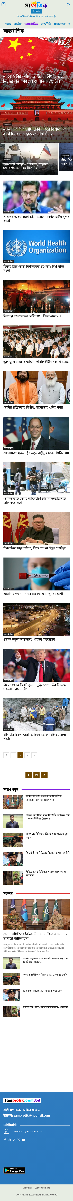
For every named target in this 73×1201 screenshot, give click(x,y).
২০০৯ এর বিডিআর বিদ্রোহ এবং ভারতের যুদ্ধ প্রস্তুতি (47, 836)
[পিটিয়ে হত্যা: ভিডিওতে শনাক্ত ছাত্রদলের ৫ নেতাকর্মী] (13, 878)
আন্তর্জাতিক (7, 71)
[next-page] (34, 755)
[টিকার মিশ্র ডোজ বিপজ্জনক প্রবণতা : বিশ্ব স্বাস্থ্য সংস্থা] (36, 246)
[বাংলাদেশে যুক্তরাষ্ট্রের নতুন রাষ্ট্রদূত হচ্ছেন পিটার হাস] (36, 433)
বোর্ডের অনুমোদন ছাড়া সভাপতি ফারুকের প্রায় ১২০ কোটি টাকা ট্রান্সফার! (48, 817)
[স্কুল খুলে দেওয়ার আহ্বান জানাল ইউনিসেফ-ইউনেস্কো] (36, 341)
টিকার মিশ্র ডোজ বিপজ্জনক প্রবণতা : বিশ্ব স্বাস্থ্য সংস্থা (33, 268)
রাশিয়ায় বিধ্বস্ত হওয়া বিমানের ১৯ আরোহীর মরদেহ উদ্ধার (35, 737)
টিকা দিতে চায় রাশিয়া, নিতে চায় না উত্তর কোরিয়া (34, 548)
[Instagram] (36, 775)
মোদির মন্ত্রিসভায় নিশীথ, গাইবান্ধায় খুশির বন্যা (33, 407)
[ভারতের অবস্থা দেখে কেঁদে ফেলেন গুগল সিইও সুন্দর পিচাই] (36, 197)
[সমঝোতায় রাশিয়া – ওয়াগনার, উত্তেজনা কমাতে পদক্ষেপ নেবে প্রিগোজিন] (29, 159)
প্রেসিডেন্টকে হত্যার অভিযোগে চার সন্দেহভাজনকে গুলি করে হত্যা (34, 500)
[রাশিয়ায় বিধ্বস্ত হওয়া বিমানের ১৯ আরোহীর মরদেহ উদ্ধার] (36, 714)
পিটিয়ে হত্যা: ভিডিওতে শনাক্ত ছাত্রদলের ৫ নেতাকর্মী (46, 874)
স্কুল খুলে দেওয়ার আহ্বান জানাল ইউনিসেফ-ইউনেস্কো (36, 362)
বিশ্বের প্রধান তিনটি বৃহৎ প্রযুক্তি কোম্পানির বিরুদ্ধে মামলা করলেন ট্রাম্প (34, 687)
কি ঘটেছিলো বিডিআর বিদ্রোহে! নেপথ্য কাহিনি (36, 16)
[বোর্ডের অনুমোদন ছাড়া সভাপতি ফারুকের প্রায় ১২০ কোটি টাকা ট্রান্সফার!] (13, 821)
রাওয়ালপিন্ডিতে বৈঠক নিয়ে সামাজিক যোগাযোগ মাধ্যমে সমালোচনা (43, 798)
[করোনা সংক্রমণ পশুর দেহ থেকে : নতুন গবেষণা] (36, 574)
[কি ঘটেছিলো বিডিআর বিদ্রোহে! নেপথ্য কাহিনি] (13, 859)
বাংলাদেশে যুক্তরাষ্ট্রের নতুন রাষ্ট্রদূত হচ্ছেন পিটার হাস (36, 453)
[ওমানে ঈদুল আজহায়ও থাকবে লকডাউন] (36, 619)
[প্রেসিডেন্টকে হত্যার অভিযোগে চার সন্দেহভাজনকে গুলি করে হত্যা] (36, 478)
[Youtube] (23, 1140)
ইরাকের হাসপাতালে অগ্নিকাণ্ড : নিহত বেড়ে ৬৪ (32, 316)
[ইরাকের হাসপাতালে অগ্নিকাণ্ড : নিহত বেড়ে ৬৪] (36, 296)
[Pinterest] (14, 1140)
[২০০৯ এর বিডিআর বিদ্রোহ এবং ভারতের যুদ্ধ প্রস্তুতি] (13, 840)
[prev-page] (6, 755)
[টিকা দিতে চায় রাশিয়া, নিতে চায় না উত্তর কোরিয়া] (36, 528)
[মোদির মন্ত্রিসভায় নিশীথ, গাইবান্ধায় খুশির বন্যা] (36, 387)
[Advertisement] (36, 1059)
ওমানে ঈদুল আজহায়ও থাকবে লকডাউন (29, 639)
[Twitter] (44, 775)
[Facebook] (28, 775)
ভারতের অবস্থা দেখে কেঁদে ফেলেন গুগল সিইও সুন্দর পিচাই (36, 219)
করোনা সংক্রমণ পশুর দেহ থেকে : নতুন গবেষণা (33, 594)
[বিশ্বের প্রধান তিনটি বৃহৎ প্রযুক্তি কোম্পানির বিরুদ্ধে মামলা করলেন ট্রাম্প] (36, 665)
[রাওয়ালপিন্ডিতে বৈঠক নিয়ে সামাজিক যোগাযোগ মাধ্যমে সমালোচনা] (13, 802)
